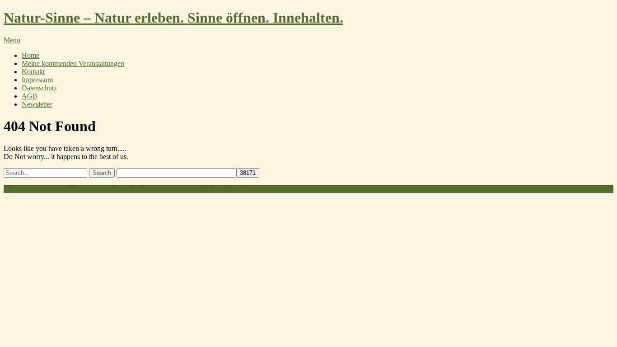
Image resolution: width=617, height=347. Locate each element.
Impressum (37, 80)
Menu (12, 40)
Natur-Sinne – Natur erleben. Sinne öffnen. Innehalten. (173, 17)
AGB (29, 96)
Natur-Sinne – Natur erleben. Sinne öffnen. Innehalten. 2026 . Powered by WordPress (126, 188)
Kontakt (33, 71)
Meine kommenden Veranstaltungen (73, 63)
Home (30, 55)
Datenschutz (39, 88)
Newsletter (37, 104)
